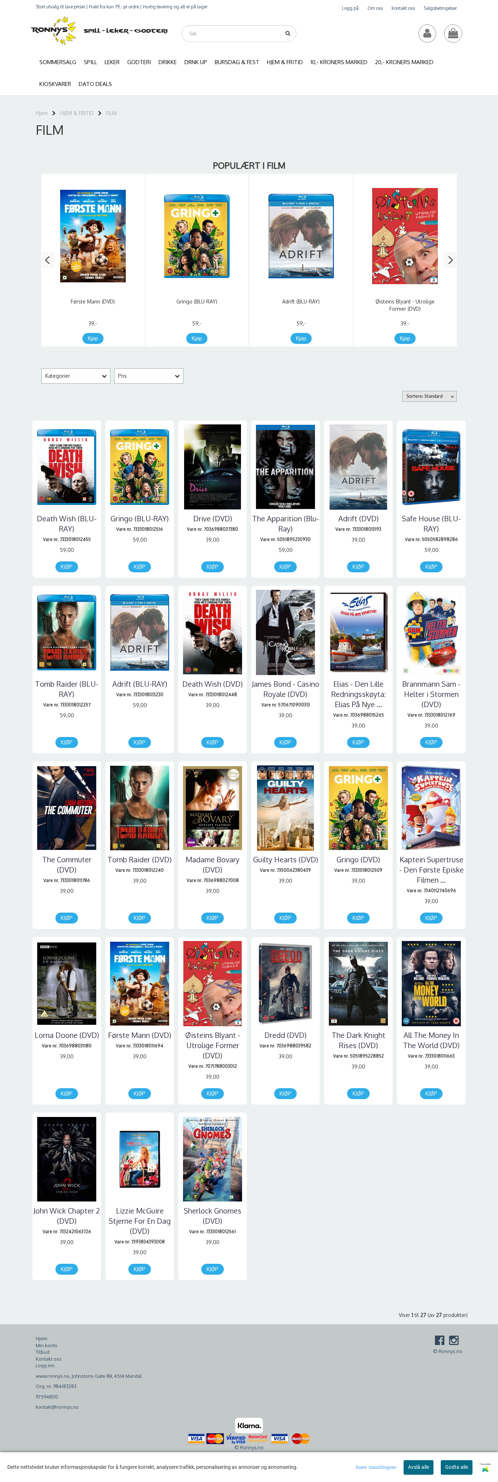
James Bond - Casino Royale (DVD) (285, 689)
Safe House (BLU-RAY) (431, 523)
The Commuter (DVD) (67, 864)
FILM (111, 113)
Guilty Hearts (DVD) (285, 859)
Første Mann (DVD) (93, 301)
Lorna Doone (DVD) (67, 1035)
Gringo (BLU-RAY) (196, 301)
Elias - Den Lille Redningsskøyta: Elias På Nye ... (358, 694)
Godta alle (456, 1467)
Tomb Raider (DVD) (140, 859)
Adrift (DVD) (358, 518)
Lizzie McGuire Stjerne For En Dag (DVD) (140, 1221)
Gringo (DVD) (358, 859)
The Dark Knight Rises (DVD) (358, 1040)
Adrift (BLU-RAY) (301, 301)
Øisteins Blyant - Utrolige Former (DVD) (212, 1045)
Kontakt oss (403, 8)
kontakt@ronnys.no (57, 1407)
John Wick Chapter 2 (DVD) (67, 1216)
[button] (48, 260)
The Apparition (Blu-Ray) (285, 523)
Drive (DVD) (212, 518)
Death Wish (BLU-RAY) (67, 523)
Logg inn (45, 1365)
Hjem (42, 113)
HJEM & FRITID (77, 113)
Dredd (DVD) (285, 1035)
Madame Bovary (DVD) (213, 864)
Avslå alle (418, 1467)
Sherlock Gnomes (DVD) (212, 1216)
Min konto (47, 1345)
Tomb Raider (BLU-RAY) (66, 689)
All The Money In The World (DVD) (431, 1040)
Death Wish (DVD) (212, 684)
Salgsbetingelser (440, 8)
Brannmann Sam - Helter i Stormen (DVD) (431, 694)
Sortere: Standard (424, 396)
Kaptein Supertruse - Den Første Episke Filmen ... (431, 870)
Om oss (375, 8)
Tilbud (43, 1352)
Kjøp (93, 338)
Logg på (350, 8)
